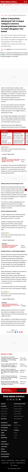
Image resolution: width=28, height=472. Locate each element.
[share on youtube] (20, 399)
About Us (4, 460)
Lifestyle (16, 430)
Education (4, 418)
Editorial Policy (10, 460)
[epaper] (24, 2)
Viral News (4, 451)
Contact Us (12, 463)
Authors (15, 465)
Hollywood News (18, 408)
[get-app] (26, 2)
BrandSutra (4, 422)
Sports (6, 15)
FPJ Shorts (17, 4)
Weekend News (5, 454)
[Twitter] (17, 332)
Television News (18, 418)
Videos (3, 449)
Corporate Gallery (6, 425)
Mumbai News (8, 4)
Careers (17, 460)
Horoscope (4, 430)
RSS (11, 465)
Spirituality (4, 437)
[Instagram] (19, 332)
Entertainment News (19, 403)
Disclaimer (22, 460)
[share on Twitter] (10, 399)
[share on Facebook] (7, 399)
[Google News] (10, 332)
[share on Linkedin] (13, 399)
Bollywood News (18, 406)
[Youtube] (22, 332)
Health (15, 432)
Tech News (4, 446)
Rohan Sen (3, 49)
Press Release (5, 456)
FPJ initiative (4, 427)
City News (3, 406)
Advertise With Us (20, 463)
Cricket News (17, 425)
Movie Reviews (17, 411)
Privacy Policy (5, 463)
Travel (15, 435)
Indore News (4, 411)
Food (15, 437)
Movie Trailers (17, 413)
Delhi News (3, 416)
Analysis (3, 403)
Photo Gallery (5, 444)
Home (2, 4)
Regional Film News (18, 416)
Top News (3, 441)
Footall (15, 427)
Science (3, 435)
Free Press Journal (9, 1)
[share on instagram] (17, 399)
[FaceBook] (15, 332)
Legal (2, 432)
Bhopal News (4, 413)
